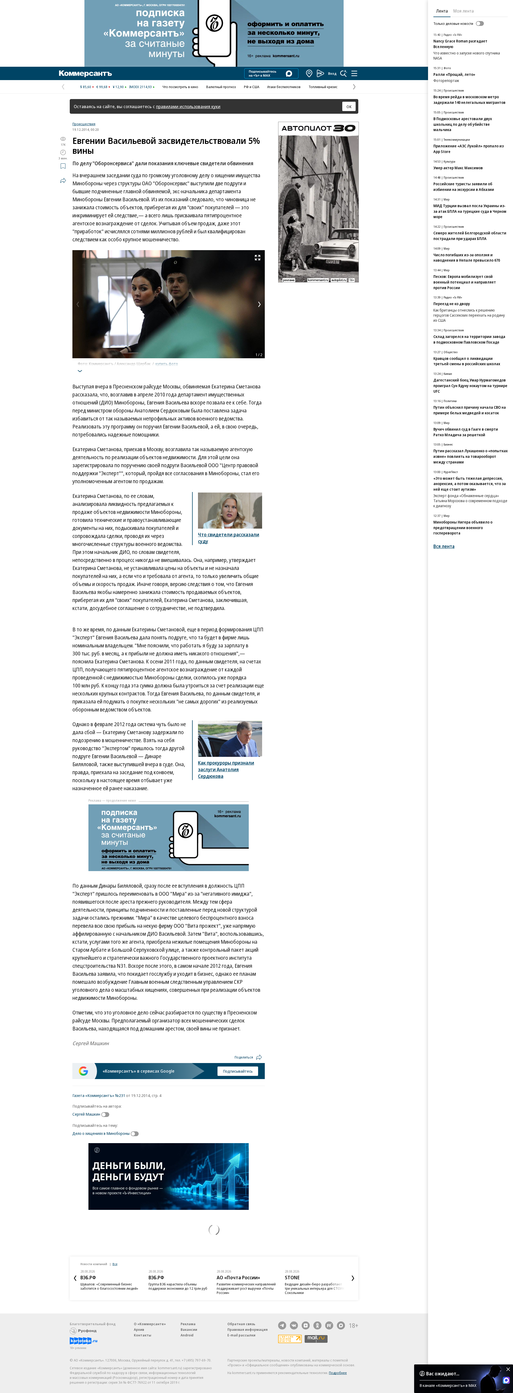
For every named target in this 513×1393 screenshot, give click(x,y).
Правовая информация (247, 1329)
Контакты (142, 1335)
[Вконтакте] (294, 1325)
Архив (139, 1329)
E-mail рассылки (241, 1335)
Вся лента (443, 546)
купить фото (167, 363)
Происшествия (83, 123)
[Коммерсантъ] (85, 73)
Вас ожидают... (442, 1373)
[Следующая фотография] (259, 304)
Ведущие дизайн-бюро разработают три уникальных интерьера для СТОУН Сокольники (314, 1288)
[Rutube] (329, 1325)
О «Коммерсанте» (150, 1323)
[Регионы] (309, 73)
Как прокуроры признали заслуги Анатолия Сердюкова (226, 769)
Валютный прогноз (221, 86)
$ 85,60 (85, 86)
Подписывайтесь (238, 1071)
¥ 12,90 (118, 86)
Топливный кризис (323, 86)
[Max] (341, 1325)
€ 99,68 (101, 86)
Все (114, 1264)
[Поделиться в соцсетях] (63, 180)
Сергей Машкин (86, 1114)
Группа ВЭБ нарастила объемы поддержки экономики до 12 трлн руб (178, 1286)
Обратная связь (241, 1323)
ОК (349, 106)
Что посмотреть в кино (180, 86)
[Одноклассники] (317, 1325)
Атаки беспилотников (284, 86)
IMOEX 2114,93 (140, 86)
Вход (332, 73)
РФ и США (251, 86)
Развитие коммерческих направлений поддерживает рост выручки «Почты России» (246, 1288)
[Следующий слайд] (353, 1278)
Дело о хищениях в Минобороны (101, 1133)
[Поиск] (344, 73)
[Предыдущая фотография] (77, 304)
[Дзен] (306, 1325)
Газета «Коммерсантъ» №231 (98, 1095)
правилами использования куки (188, 106)
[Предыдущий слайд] (75, 1278)
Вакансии (189, 1329)
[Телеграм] (282, 1325)
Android (187, 1335)
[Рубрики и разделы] (354, 73)
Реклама (188, 1323)
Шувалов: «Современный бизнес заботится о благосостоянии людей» (109, 1286)
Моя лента (463, 11)
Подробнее (338, 1372)
